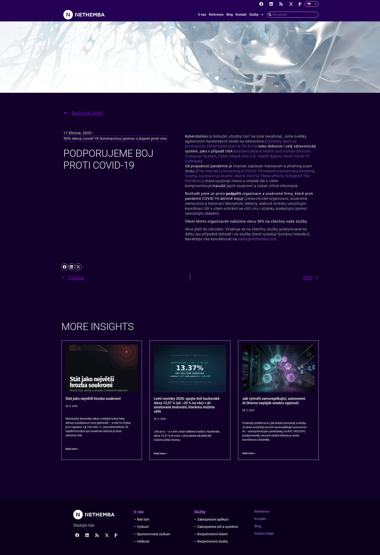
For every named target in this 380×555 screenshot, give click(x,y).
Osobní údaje (264, 533)
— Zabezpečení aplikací (211, 519)
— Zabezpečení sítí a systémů (216, 527)
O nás (202, 14)
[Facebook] (261, 4)
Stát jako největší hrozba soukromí (93, 398)
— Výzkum (141, 527)
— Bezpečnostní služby (211, 541)
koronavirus (111, 138)
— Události (141, 541)
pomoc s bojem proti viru (145, 138)
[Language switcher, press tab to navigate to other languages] (312, 4)
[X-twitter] (291, 4)
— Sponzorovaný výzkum (152, 534)
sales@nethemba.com (257, 239)
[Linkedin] (271, 4)
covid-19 (91, 138)
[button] (64, 266)
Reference (216, 14)
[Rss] (281, 4)
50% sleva (72, 138)
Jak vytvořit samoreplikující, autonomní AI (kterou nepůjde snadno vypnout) (273, 400)
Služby (254, 14)
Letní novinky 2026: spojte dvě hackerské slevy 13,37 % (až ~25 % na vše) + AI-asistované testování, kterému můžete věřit (186, 404)
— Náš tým (141, 519)
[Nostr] (301, 4)
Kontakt (241, 14)
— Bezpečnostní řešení (211, 534)
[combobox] (293, 15)
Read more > (72, 449)
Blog (229, 14)
